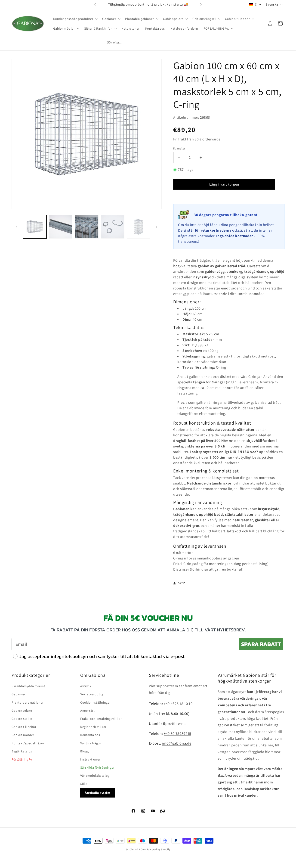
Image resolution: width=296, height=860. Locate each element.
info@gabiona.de (176, 743)
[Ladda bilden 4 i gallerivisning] (112, 227)
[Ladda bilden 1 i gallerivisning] (34, 227)
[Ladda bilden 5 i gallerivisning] (138, 227)
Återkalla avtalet (97, 793)
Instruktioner (90, 759)
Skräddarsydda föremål (29, 686)
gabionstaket (229, 725)
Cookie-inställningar (95, 702)
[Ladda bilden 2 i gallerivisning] (60, 227)
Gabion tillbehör (24, 727)
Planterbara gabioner (28, 702)
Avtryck (85, 686)
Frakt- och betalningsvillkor (101, 719)
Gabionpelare (22, 710)
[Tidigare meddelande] (95, 4)
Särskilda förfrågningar (97, 768)
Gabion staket (22, 719)
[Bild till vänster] (17, 227)
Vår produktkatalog (95, 776)
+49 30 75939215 (177, 733)
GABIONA (140, 849)
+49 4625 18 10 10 (178, 703)
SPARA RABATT (261, 644)
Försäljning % (22, 759)
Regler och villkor (93, 727)
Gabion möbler (23, 735)
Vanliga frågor (90, 743)
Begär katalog (22, 751)
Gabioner (18, 694)
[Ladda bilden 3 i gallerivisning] (86, 227)
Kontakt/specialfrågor (28, 743)
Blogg (84, 751)
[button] (75, 19)
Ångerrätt (87, 710)
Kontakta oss (90, 735)
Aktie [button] (181, 583)
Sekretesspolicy (92, 694)
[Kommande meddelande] (201, 4)
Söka (83, 784)
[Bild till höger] (156, 227)
